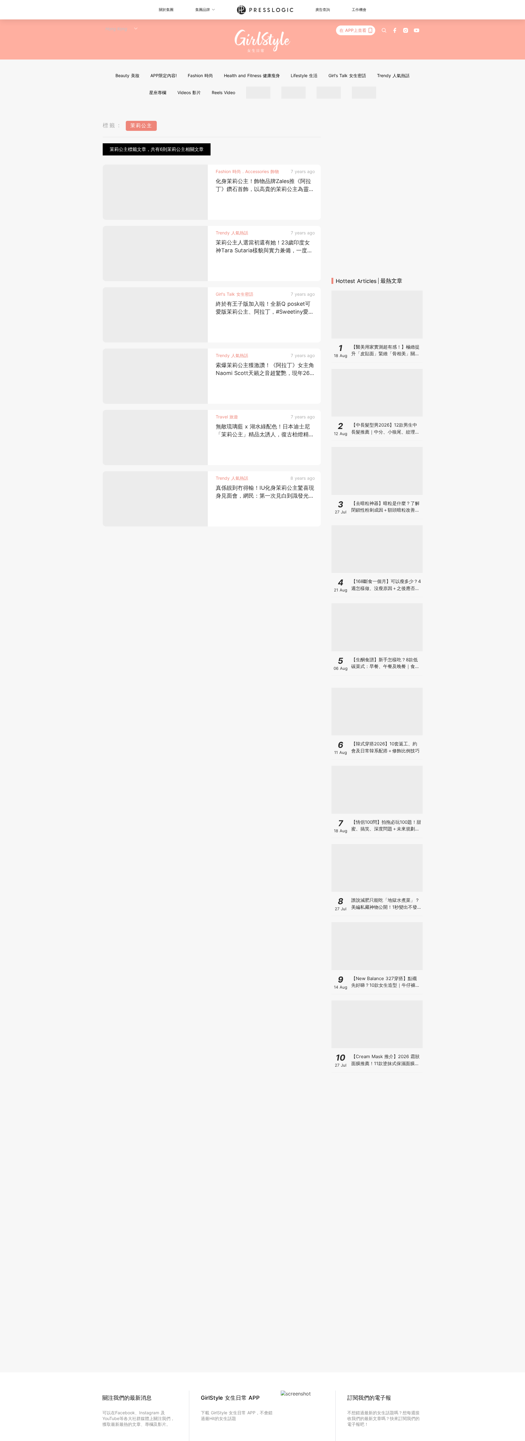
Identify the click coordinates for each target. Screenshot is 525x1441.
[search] (384, 30)
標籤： (113, 125)
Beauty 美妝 (127, 75)
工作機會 (359, 9)
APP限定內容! (163, 75)
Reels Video (223, 92)
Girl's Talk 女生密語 (347, 75)
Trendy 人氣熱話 (393, 75)
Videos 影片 (189, 92)
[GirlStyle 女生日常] (262, 41)
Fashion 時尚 (200, 75)
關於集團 (166, 9)
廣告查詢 (322, 9)
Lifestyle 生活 (304, 75)
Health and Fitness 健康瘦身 (252, 75)
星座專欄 (157, 92)
